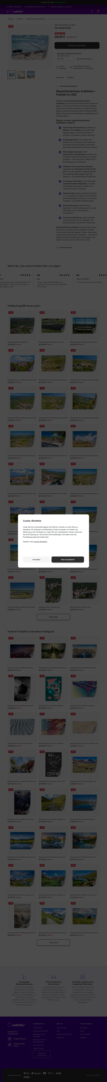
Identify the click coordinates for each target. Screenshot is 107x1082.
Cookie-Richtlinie (40, 542)
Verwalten (36, 559)
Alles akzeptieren (68, 559)
